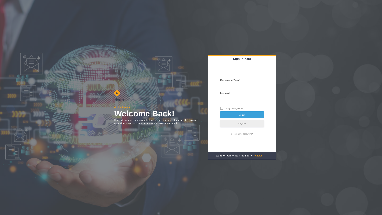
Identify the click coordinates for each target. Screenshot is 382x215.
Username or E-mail (230, 80)
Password (224, 93)
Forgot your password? (242, 134)
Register (242, 123)
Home (119, 99)
